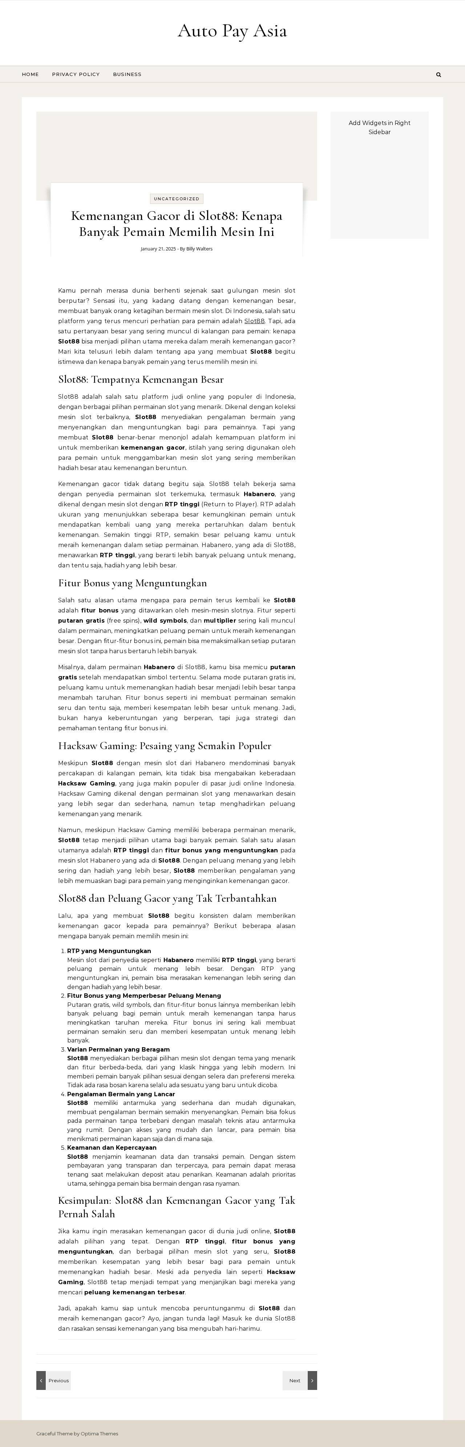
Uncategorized (176, 198)
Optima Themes (99, 1433)
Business (127, 74)
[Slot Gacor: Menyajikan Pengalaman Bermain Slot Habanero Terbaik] (52, 1380)
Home (30, 74)
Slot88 (254, 321)
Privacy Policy (76, 74)
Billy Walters (199, 248)
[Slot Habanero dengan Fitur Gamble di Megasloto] (300, 1380)
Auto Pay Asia (232, 30)
